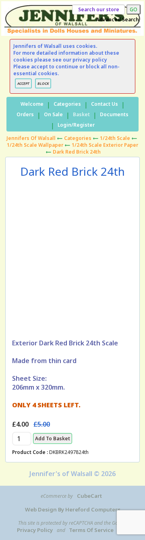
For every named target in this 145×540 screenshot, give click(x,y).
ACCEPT (23, 83)
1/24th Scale (115, 138)
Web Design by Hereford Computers (72, 509)
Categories (67, 104)
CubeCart (89, 495)
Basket (81, 114)
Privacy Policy (35, 530)
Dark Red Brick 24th (77, 151)
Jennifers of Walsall (31, 138)
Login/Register (76, 124)
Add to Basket (52, 438)
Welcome (32, 104)
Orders (25, 114)
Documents (114, 114)
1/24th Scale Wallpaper (35, 145)
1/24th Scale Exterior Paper (105, 145)
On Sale (53, 114)
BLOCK (43, 83)
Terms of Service (91, 530)
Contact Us (104, 104)
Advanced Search (117, 19)
